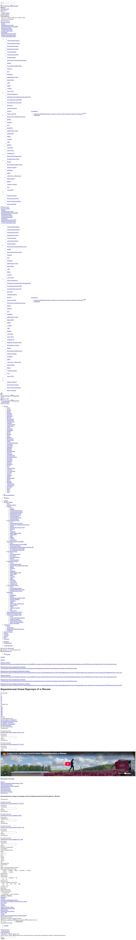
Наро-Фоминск (11, 451)
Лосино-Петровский (12, 443)
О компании (10, 627)
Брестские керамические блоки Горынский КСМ (95, 672)
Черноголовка (10, 478)
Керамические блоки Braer (22, 672)
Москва (9, 410)
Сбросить (9, 895)
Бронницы (10, 416)
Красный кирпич (5, 787)
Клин (8, 436)
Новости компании (7, 920)
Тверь (8, 491)
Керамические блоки (42, 668)
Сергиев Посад (11, 468)
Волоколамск (10, 419)
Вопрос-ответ (4, 910)
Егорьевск (9, 428)
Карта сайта (4, 912)
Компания (3, 897)
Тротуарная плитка (15, 554)
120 (2, 707)
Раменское (10, 464)
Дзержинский (10, 421)
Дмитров (9, 423)
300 (2, 711)
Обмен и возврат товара (7, 907)
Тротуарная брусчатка (6, 784)
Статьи (2, 914)
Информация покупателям (8, 908)
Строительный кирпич (7, 668)
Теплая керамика (52, 668)
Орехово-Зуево (11, 455)
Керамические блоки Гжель (8, 672)
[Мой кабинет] (1, 394)
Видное (9, 417)
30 (1, 698)
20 (1, 697)
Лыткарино (10, 445)
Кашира (9, 434)
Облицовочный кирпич (19, 668)
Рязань (8, 412)
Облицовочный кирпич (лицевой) (10, 786)
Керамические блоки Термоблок (38, 672)
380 (2, 712)
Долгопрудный (11, 424)
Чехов (8, 479)
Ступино (9, 472)
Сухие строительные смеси (17, 617)
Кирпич (12, 509)
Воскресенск (10, 420)
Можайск (9, 448)
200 (2, 708)
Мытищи (9, 450)
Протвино (9, 459)
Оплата (3, 904)
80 (1, 705)
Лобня (8, 441)
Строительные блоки (15, 588)
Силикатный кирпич (62, 668)
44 (1, 701)
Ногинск (9, 452)
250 (2, 710)
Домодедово (10, 426)
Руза (8, 467)
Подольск (9, 458)
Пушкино (9, 461)
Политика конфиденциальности (9, 900)
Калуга (9, 488)
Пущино (9, 462)
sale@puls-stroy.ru (5, 20)
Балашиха (9, 414)
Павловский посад (12, 457)
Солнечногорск (11, 471)
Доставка (3, 905)
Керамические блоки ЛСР (115, 672)
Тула (8, 492)
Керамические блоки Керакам (55, 672)
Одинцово (10, 454)
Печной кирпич (72, 668)
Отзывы (3, 898)
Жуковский (10, 430)
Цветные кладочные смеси (95, 664)
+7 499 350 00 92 (5, 13)
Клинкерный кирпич (31, 668)
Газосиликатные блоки (16, 523)
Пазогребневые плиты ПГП (80, 664)
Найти (2, 938)
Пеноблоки (13, 595)
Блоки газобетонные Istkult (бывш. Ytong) (12, 783)
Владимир (9, 486)
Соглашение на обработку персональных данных (14, 901)
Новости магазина (20, 920)
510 (2, 715)
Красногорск (10, 440)
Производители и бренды (7, 911)
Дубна (8, 427)
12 (1, 695)
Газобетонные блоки (15, 564)
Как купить (4, 902)
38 (1, 700)
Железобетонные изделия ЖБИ (18, 544)
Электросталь (10, 485)
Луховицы (10, 444)
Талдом (9, 474)
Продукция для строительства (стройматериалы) (14, 915)
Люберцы (9, 447)
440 (2, 714)
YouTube (8, 654)
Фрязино (9, 475)
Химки (9, 476)
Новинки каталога (32, 920)
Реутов (9, 465)
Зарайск (9, 431)
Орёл (8, 489)
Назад (8, 407)
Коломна (9, 413)
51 (1, 702)
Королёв (9, 437)
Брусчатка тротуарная (6, 791)
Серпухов (9, 469)
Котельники (10, 438)
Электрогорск (10, 483)
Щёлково (9, 482)
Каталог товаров (11, 505)
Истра (8, 433)
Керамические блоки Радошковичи (72, 672)
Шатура (9, 481)
